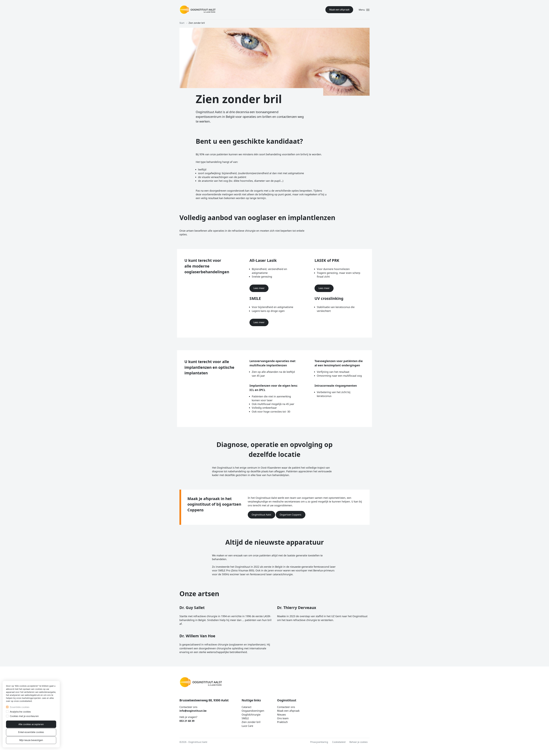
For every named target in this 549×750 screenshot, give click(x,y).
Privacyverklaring (319, 742)
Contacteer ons (286, 707)
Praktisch (282, 722)
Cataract (246, 707)
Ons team (283, 718)
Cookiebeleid (338, 742)
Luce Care (247, 726)
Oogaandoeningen (253, 710)
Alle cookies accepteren (31, 724)
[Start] (197, 9)
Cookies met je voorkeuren (24, 716)
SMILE (245, 718)
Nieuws (281, 714)
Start (181, 22)
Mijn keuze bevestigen (31, 740)
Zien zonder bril (251, 722)
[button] (364, 9)
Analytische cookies (20, 711)
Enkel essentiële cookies (31, 732)
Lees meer (259, 288)
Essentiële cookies (19, 707)
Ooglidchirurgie (251, 714)
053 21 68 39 (186, 721)
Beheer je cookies (358, 742)
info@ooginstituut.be (192, 710)
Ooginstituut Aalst (261, 514)
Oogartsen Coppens (290, 514)
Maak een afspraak (339, 9)
